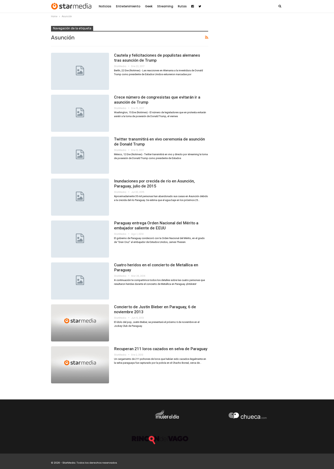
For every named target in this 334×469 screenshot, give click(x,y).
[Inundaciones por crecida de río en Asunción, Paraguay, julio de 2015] (80, 197)
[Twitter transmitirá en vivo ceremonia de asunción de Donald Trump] (80, 155)
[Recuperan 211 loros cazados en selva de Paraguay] (80, 364)
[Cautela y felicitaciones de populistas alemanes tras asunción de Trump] (80, 71)
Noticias (105, 6)
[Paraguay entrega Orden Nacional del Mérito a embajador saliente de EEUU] (80, 239)
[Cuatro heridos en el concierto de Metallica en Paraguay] (80, 281)
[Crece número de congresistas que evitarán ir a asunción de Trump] (80, 113)
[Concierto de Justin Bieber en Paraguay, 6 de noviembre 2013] (80, 322)
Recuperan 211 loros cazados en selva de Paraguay (160, 348)
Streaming (165, 6)
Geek (149, 6)
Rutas (182, 6)
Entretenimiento (128, 6)
